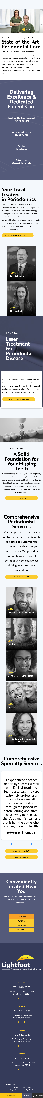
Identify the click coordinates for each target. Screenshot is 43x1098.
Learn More (21, 498)
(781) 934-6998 (22, 1011)
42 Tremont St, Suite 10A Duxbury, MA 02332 (21, 1016)
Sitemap (15, 1087)
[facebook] (18, 998)
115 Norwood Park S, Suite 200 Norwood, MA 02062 (21, 1064)
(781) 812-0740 (22, 1034)
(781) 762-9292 (22, 1058)
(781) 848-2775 (22, 987)
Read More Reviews (21, 851)
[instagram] (24, 998)
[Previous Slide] (11, 844)
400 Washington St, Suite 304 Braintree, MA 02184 (21, 993)
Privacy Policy (26, 1087)
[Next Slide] (32, 844)
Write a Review (21, 857)
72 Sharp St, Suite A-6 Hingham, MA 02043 (21, 1040)
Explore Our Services (21, 576)
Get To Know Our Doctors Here (17, 235)
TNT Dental (32, 1090)
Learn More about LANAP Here (19, 399)
